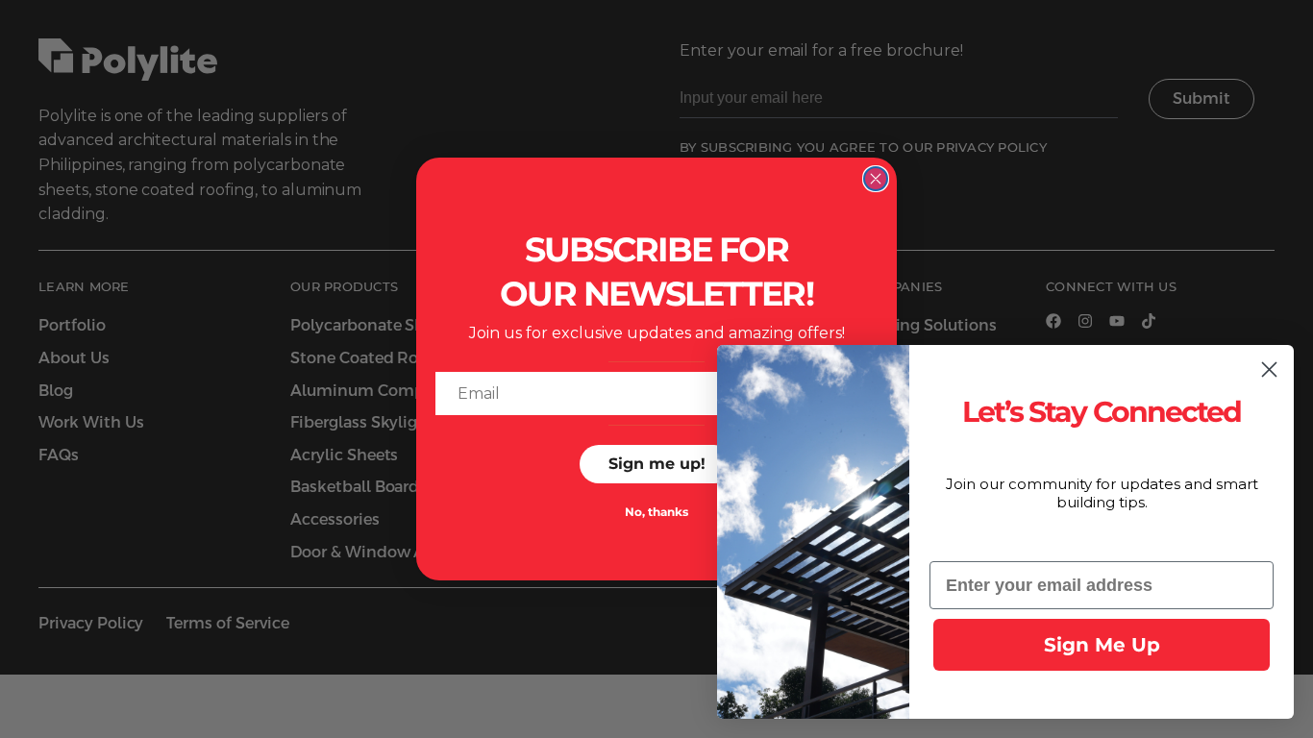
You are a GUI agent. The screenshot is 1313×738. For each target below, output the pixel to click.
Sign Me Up (1102, 644)
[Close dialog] (875, 178)
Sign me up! (657, 464)
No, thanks (656, 511)
